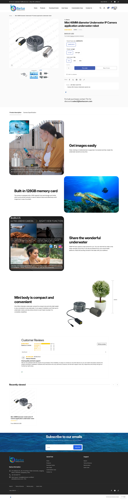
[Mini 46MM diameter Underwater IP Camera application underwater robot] (23, 411)
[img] (29, 356)
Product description (15, 112)
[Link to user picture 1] (22, 371)
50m (80, 60)
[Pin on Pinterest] (76, 79)
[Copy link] (84, 79)
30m (74, 60)
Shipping (72, 36)
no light (70, 52)
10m (69, 60)
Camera (69, 87)
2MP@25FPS (71, 44)
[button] (43, 8)
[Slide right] (117, 384)
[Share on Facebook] (69, 79)
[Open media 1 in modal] (34, 43)
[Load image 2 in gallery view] (33, 74)
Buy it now (106, 68)
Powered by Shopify (115, 496)
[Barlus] (16, 463)
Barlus (67, 19)
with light (77, 52)
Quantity (68, 64)
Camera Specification (29, 112)
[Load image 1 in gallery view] (23, 74)
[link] (24, 2)
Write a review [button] (102, 344)
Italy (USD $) (104, 1)
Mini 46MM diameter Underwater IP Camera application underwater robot (22, 417)
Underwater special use (84, 87)
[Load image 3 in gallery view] (43, 74)
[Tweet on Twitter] (73, 79)
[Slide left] (113, 384)
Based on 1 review (26, 345)
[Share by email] (80, 80)
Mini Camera (75, 87)
